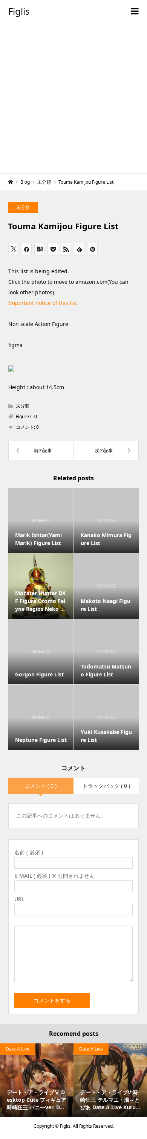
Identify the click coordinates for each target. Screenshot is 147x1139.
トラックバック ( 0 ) (106, 785)
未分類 (23, 207)
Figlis (19, 11)
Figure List (26, 416)
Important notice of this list (42, 302)
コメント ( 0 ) (41, 785)
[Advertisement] (73, 99)
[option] (37, 1080)
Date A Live (17, 1049)
